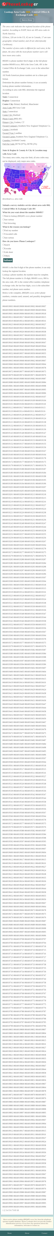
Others (7, 256)
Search (7, 245)
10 (18, 1210)
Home (9, 1233)
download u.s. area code (12, 199)
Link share (8, 252)
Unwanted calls (10, 234)
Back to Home (27, 20)
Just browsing (10, 223)
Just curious (9, 219)
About (27, 1233)
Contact (44, 1233)
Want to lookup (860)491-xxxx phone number (23, 216)
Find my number (11, 230)
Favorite (7, 248)
